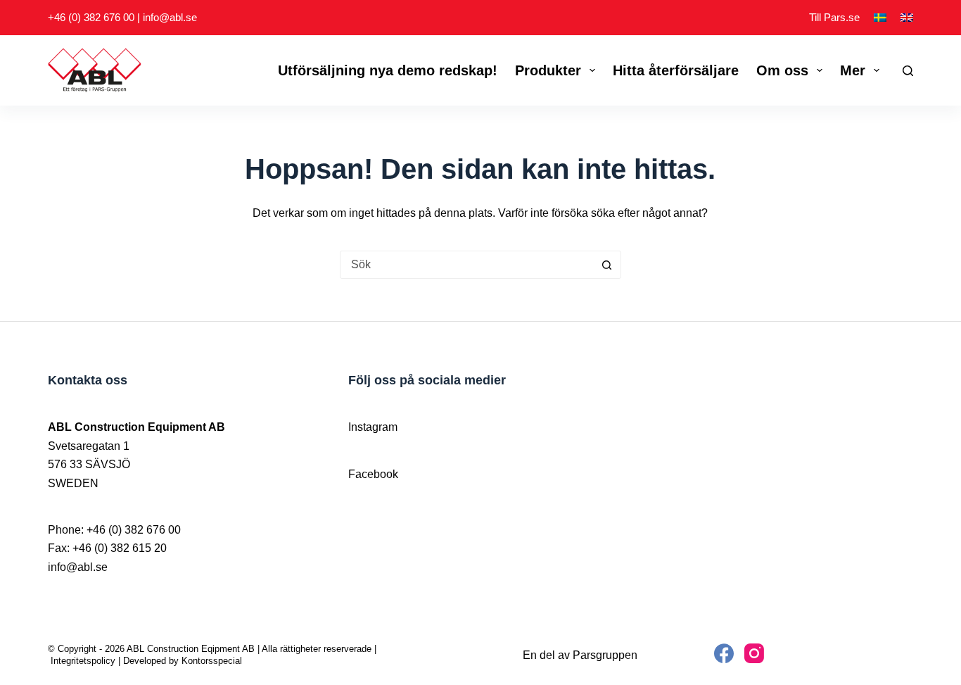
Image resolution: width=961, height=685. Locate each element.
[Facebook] (724, 653)
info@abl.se (170, 17)
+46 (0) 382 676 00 (91, 17)
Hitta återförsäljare (676, 70)
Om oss (782, 70)
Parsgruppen (605, 655)
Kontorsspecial (212, 660)
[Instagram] (754, 653)
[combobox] (467, 265)
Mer (852, 70)
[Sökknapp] (607, 264)
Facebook (373, 474)
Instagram (372, 427)
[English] (906, 17)
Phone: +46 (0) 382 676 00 (114, 530)
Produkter (548, 70)
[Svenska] (880, 17)
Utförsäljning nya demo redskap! (387, 70)
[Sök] (908, 70)
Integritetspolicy (83, 660)
